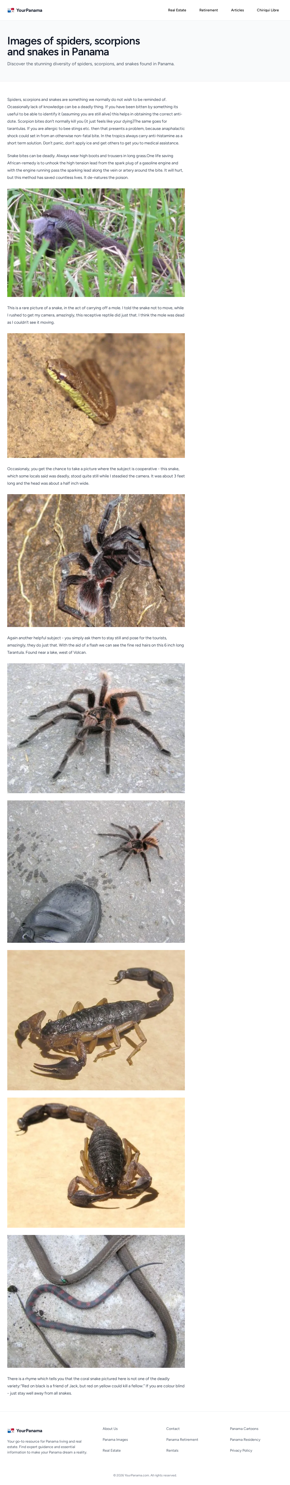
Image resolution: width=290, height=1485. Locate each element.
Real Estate (112, 1450)
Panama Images (115, 1439)
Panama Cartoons (244, 1429)
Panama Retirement (182, 1439)
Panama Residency (245, 1439)
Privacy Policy (241, 1450)
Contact (173, 1429)
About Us (110, 1429)
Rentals (172, 1450)
